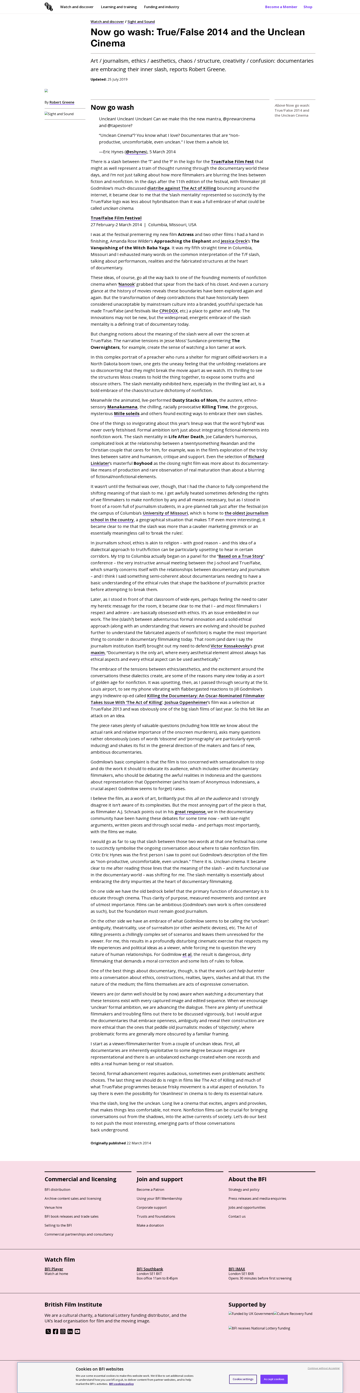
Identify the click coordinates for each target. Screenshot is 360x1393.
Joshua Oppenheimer (186, 702)
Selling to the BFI (58, 1225)
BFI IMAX (237, 1268)
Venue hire (53, 1207)
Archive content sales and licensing (73, 1198)
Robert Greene (61, 102)
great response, (190, 811)
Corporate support (152, 1207)
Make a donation (150, 1225)
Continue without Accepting (324, 1368)
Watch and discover (77, 6)
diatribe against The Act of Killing (181, 188)
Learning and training (119, 6)
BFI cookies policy (121, 1384)
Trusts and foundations (156, 1216)
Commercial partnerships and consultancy (79, 1234)
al (189, 954)
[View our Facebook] (55, 1333)
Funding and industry (161, 6)
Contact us (237, 1216)
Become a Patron (150, 1189)
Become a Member (281, 6)
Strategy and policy (244, 1189)
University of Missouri (165, 513)
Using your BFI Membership (159, 1198)
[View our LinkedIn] (70, 1333)
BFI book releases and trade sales (72, 1216)
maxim (98, 652)
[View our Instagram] (62, 1333)
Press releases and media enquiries (257, 1198)
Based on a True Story (241, 556)
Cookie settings (243, 1379)
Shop (308, 6)
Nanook (127, 284)
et (184, 954)
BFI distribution (57, 1189)
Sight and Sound (141, 21)
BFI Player (54, 1268)
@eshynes (136, 152)
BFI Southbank (150, 1268)
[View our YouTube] (77, 1333)
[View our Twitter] (48, 1333)
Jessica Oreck (234, 241)
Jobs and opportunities (247, 1207)
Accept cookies (274, 1379)
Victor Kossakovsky (230, 646)
